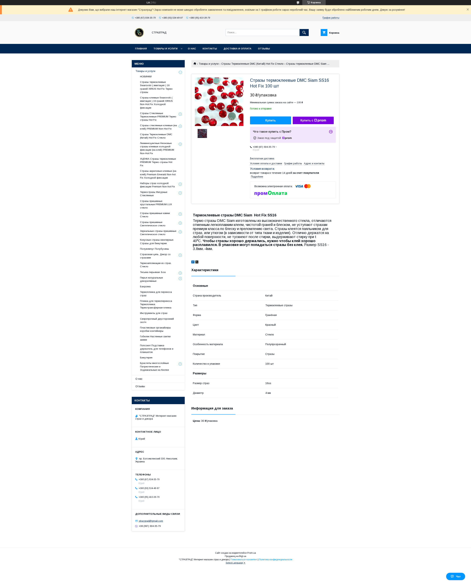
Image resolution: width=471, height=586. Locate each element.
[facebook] (192, 262)
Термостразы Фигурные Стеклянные (153, 194)
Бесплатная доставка (262, 158)
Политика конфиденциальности (275, 559)
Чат (458, 576)
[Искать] (304, 32)
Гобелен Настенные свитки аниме (155, 338)
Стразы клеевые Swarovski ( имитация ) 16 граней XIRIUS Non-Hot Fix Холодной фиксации (156, 102)
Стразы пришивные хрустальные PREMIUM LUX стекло (156, 204)
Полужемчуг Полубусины (154, 248)
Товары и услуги (165, 48)
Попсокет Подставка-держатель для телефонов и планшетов (156, 348)
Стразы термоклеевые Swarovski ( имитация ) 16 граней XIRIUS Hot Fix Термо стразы (156, 87)
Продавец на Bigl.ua (235, 556)
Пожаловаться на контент (243, 559)
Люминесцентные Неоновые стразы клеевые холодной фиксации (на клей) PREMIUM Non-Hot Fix (157, 148)
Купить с (306, 120)
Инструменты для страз (153, 313)
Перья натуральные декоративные (151, 279)
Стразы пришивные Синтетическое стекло (152, 224)
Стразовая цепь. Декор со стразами (155, 256)
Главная (141, 48)
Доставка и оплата (237, 48)
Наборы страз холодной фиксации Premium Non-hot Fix (157, 185)
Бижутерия (146, 357)
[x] (196, 262)
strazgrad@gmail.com (151, 521)
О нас (192, 48)
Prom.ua (251, 553)
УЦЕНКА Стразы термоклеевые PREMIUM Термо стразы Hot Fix (158, 162)
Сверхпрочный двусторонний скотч (157, 320)
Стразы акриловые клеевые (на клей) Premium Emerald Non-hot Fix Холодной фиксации (158, 174)
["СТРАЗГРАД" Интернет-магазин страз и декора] (139, 39)
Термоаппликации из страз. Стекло (155, 265)
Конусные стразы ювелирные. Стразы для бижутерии (157, 241)
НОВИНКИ (146, 76)
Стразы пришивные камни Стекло (155, 215)
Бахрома (145, 286)
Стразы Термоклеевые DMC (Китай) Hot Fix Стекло (252, 63)
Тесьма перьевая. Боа (153, 272)
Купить (270, 120)
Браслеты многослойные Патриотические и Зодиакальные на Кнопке (154, 366)
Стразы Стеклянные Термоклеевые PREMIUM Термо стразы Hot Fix (158, 116)
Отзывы (264, 48)
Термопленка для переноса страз (156, 294)
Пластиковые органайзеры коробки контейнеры (155, 329)
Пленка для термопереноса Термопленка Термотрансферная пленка (156, 304)
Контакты (210, 48)
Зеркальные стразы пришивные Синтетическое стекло (158, 233)
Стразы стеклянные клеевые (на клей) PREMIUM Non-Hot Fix (158, 127)
